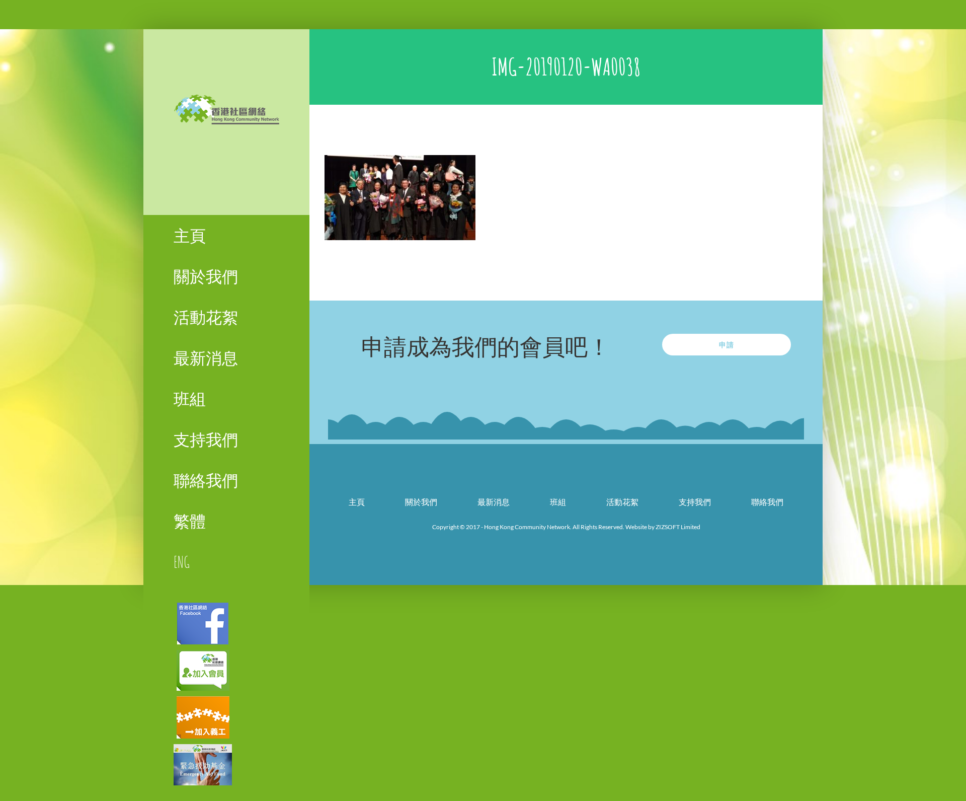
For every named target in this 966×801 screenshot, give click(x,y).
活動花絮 (622, 501)
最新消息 (493, 501)
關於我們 (421, 501)
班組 (558, 501)
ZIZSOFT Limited (678, 527)
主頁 (357, 501)
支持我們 (695, 501)
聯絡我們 (767, 501)
